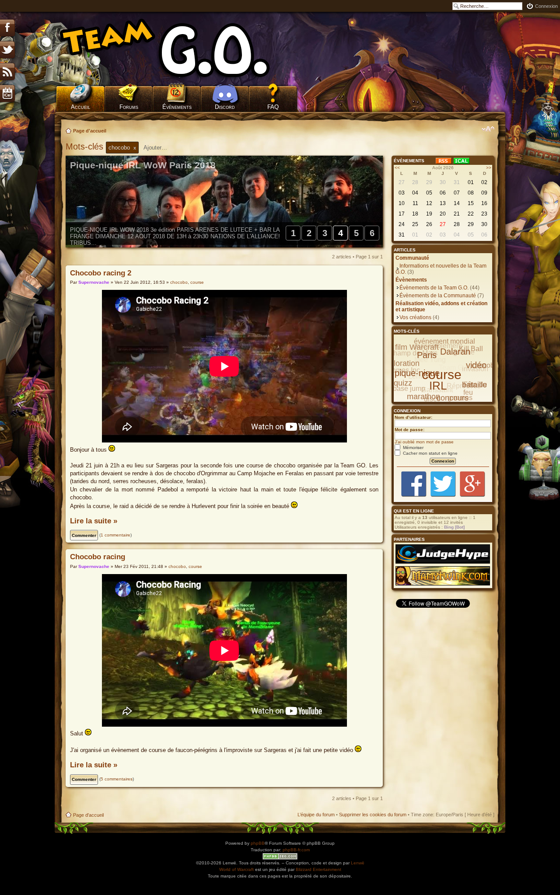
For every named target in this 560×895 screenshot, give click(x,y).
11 (415, 203)
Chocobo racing (97, 557)
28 (415, 182)
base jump (409, 388)
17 (402, 214)
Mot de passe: (409, 429)
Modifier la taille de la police (488, 129)
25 (415, 224)
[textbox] (161, 147)
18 (415, 214)
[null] (177, 48)
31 (457, 182)
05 (429, 193)
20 (443, 214)
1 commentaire (115, 535)
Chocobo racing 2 (100, 273)
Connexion (546, 6)
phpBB (258, 843)
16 (484, 203)
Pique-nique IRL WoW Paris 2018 (143, 165)
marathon (423, 396)
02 (484, 182)
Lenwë (357, 862)
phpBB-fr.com (296, 849)
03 (402, 193)
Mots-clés (86, 146)
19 (429, 214)
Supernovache (93, 282)
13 (443, 203)
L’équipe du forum (316, 814)
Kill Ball (471, 348)
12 (429, 203)
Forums (128, 107)
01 (471, 182)
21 (457, 214)
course (197, 282)
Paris (427, 355)
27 (402, 182)
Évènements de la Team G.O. (434, 288)
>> (488, 167)
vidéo (476, 365)
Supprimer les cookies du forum (372, 814)
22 (471, 214)
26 (429, 224)
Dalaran (455, 351)
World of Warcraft (236, 869)
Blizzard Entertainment (318, 869)
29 (429, 182)
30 (443, 182)
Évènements (177, 107)
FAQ (273, 107)
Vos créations (415, 317)
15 (471, 203)
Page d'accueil (89, 130)
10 (402, 203)
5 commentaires (117, 779)
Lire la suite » (93, 521)
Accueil (80, 107)
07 (457, 193)
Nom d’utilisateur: (413, 417)
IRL (438, 385)
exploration (400, 363)
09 (484, 193)
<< (397, 167)
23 (484, 214)
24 (402, 224)
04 (415, 193)
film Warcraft (417, 347)
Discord (225, 107)
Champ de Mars (413, 353)
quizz (403, 383)
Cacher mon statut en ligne (430, 453)
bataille (474, 384)
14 (457, 203)
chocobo (179, 282)
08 (471, 193)
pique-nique (417, 373)
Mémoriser (413, 447)
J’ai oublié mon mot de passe (424, 441)
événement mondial (444, 341)
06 (443, 193)
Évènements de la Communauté (437, 296)
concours (453, 398)
